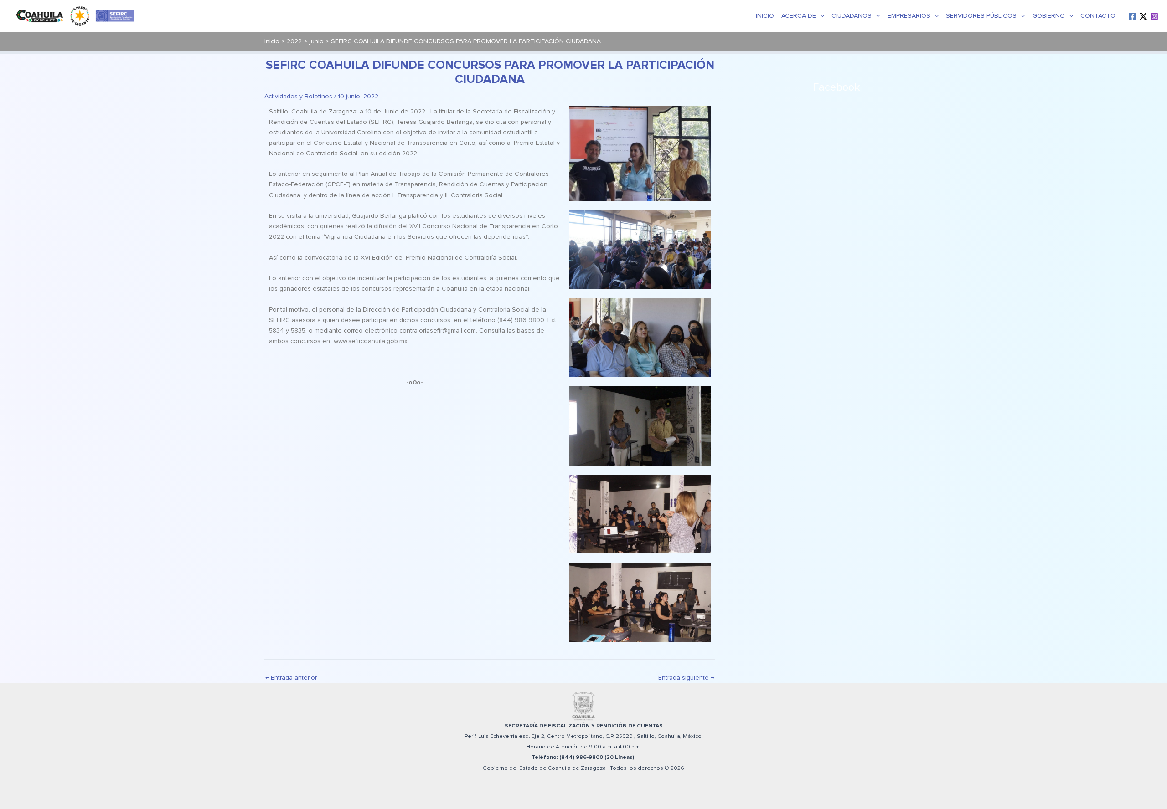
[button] (820, 16)
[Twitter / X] (1143, 16)
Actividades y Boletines (298, 96)
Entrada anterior (291, 678)
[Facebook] (1132, 16)
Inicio (765, 16)
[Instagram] (1154, 16)
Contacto (1097, 16)
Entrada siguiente (686, 678)
